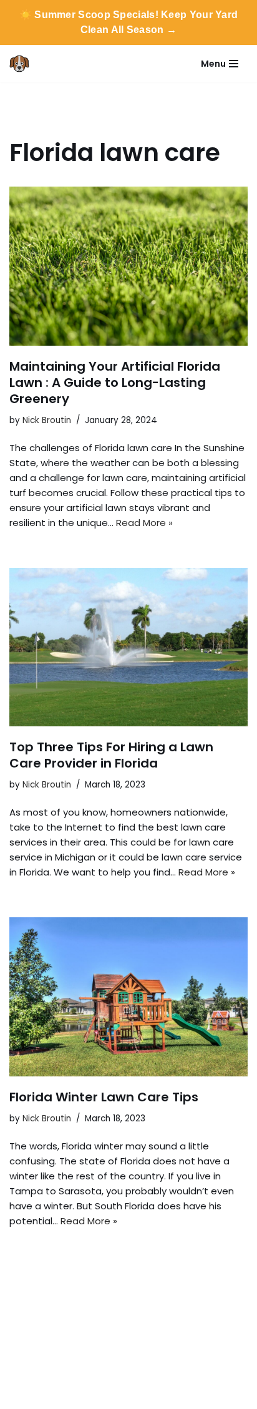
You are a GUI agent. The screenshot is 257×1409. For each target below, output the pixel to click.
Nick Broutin (46, 420)
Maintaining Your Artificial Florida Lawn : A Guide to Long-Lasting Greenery (114, 382)
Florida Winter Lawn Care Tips (103, 1097)
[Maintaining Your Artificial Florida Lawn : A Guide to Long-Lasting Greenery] (128, 266)
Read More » (144, 522)
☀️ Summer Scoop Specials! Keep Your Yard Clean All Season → (128, 22)
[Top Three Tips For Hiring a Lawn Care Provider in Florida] (128, 647)
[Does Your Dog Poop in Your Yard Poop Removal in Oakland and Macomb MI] (22, 64)
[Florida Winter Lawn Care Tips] (128, 996)
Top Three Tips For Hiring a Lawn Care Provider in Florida (111, 755)
